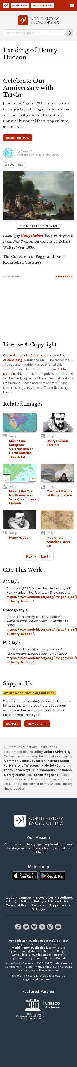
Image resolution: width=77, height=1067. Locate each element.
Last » (46, 556)
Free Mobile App (43, 5)
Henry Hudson (32, 235)
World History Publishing (29, 947)
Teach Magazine (46, 775)
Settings (38, 909)
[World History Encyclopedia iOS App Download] (25, 876)
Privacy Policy (58, 901)
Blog (12, 901)
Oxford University (57, 752)
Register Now (17, 137)
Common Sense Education (24, 761)
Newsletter (44, 897)
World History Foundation (25, 940)
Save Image (13, 164)
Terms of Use (16, 905)
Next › (31, 556)
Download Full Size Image (38, 226)
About (9, 897)
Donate (12, 724)
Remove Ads (64, 276)
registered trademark (38, 979)
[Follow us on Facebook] (18, 929)
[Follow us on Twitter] (26, 929)
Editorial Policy (31, 901)
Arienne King (12, 360)
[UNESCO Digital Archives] (38, 1009)
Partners (38, 905)
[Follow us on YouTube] (58, 929)
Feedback (65, 897)
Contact (25, 897)
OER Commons (43, 770)
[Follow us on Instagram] (50, 929)
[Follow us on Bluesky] (34, 929)
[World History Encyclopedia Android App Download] (52, 876)
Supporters (58, 905)
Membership (20, 5)
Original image (14, 355)
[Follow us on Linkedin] (42, 929)
